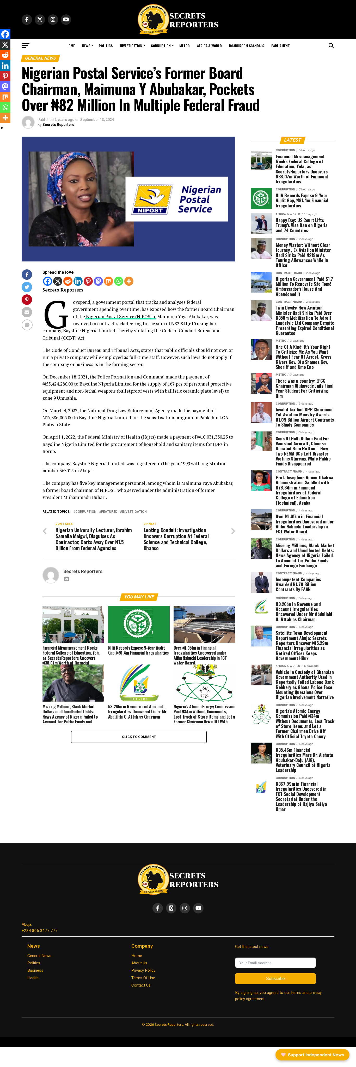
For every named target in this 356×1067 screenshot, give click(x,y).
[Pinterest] (88, 281)
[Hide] (2, 128)
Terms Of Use (143, 978)
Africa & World (209, 45)
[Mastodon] (98, 281)
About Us (139, 963)
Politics (106, 45)
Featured (109, 512)
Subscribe (275, 978)
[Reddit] (67, 281)
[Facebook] (47, 281)
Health (33, 978)
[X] (57, 281)
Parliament (280, 45)
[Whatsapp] (118, 281)
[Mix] (108, 281)
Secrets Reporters (58, 125)
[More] (128, 281)
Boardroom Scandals (246, 45)
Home (70, 45)
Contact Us (141, 985)
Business (35, 970)
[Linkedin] (78, 281)
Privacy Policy (143, 970)
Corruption (161, 45)
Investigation (131, 45)
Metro (184, 45)
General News (39, 955)
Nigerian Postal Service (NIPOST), (120, 316)
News (86, 45)
